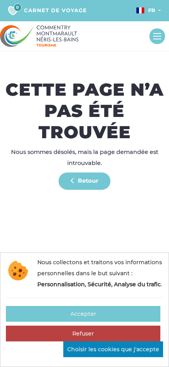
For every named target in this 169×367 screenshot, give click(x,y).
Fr (151, 10)
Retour (87, 180)
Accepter (83, 313)
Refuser (83, 333)
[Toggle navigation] (157, 36)
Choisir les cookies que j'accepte (113, 349)
